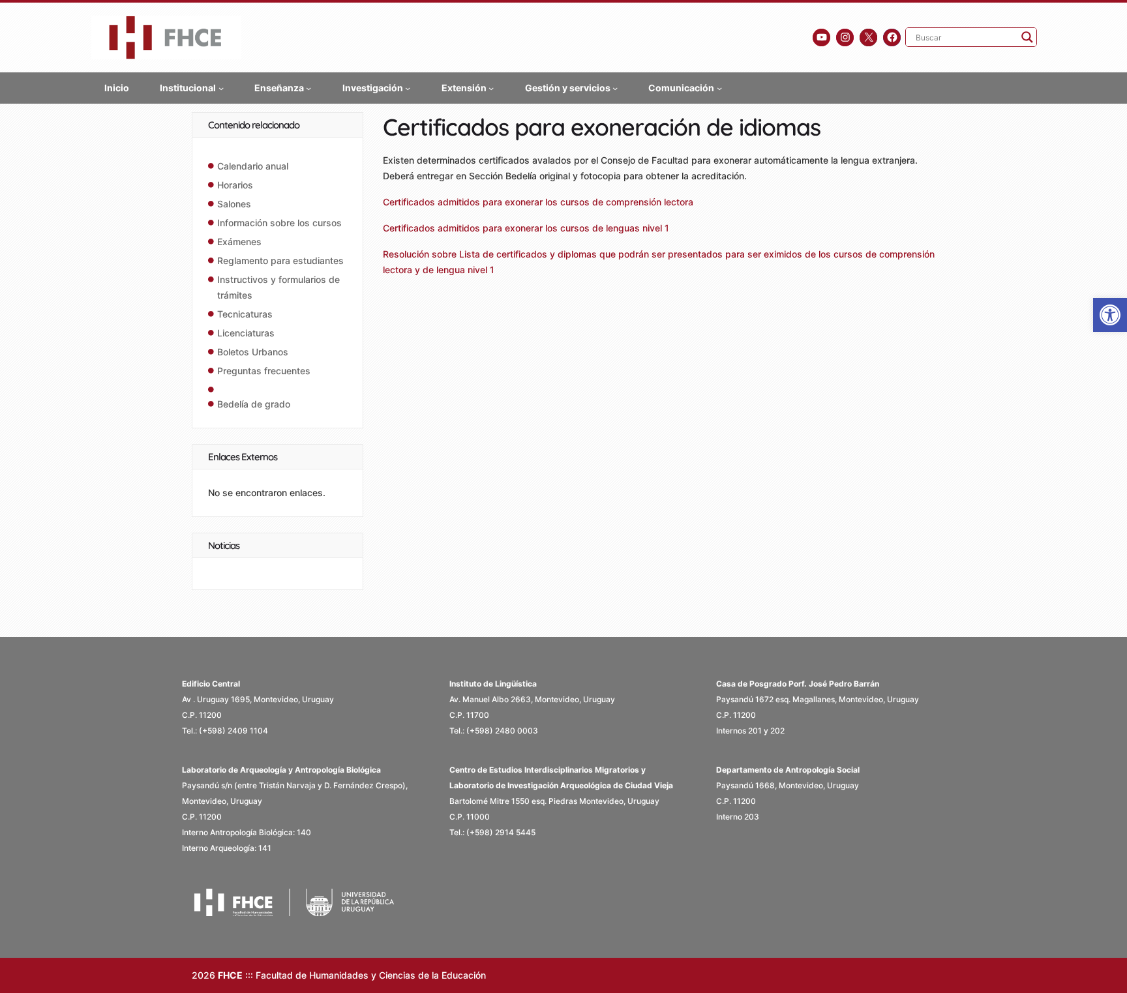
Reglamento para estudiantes (280, 260)
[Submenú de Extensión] (491, 87)
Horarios (235, 184)
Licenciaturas (246, 332)
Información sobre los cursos (279, 222)
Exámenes (239, 241)
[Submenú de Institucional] (221, 87)
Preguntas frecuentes (263, 370)
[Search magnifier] (1027, 37)
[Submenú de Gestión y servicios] (615, 87)
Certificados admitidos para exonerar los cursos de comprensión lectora (538, 201)
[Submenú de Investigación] (407, 87)
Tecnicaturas (245, 313)
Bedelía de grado (253, 403)
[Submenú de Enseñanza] (308, 87)
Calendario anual (252, 165)
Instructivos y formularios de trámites (278, 287)
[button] (1110, 315)
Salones (234, 203)
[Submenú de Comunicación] (719, 87)
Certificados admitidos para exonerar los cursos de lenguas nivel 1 (526, 227)
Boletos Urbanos (252, 351)
